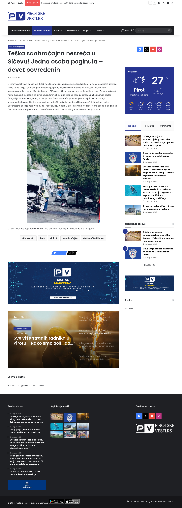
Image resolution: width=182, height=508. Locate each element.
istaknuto (29, 238)
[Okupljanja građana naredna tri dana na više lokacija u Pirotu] (133, 157)
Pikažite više (149, 265)
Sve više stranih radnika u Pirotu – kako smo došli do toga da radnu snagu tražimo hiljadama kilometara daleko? (42, 341)
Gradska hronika (42, 30)
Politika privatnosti (159, 501)
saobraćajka (70, 238)
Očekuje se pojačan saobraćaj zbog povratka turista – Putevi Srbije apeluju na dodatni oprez (158, 141)
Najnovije (133, 125)
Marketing (146, 501)
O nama (98, 30)
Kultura (58, 30)
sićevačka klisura (94, 238)
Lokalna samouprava (20, 30)
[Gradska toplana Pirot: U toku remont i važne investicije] (133, 210)
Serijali (85, 30)
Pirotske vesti (22, 503)
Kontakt (170, 501)
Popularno (149, 125)
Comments (165, 125)
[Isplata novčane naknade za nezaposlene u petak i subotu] (83, 426)
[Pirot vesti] (26, 16)
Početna (13, 40)
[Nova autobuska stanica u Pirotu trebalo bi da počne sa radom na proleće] (56, 434)
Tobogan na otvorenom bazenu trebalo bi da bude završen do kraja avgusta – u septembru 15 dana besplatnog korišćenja (158, 192)
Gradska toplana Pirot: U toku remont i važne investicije (158, 207)
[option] (63, 339)
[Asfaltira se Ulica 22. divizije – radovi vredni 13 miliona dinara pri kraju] (70, 434)
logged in (24, 385)
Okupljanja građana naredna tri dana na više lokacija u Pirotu (67, 3)
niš (43, 238)
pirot (54, 238)
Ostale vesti (71, 30)
